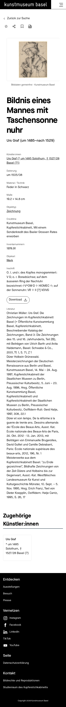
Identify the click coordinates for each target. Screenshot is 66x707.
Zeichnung (13, 211)
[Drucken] (30, 26)
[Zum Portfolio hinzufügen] (6, 26)
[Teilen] (14, 26)
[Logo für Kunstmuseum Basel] (25, 4)
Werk (10, 260)
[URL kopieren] (22, 26)
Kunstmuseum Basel (39, 701)
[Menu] (61, 4)
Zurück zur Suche (18, 18)
